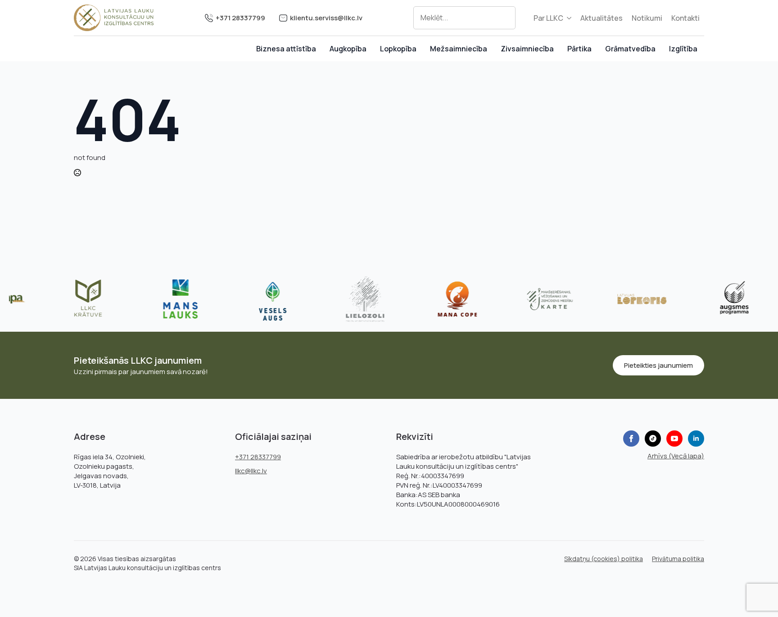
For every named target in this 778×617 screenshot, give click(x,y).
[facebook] (631, 438)
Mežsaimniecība (458, 49)
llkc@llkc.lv (251, 470)
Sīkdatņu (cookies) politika (603, 558)
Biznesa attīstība (286, 49)
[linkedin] (696, 438)
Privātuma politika (678, 558)
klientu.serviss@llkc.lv (326, 18)
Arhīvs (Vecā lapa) (675, 456)
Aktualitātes (601, 18)
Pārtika (579, 49)
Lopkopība (398, 49)
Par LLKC (548, 18)
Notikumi (647, 18)
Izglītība (683, 49)
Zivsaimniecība (527, 49)
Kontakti (685, 18)
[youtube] (674, 438)
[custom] (653, 438)
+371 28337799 (240, 18)
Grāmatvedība (630, 49)
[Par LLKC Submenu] (569, 18)
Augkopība (348, 49)
